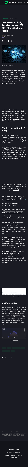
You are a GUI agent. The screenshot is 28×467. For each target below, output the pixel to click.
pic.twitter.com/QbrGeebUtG (14, 213)
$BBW (9, 209)
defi (23, 348)
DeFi (7, 18)
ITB (18, 296)
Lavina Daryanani (9, 35)
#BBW (3, 213)
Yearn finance (6, 351)
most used (16, 190)
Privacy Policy (14, 457)
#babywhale (19, 211)
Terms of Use (19, 455)
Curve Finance (16, 348)
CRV (9, 348)
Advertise (13, 455)
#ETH (8, 200)
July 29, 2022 (19, 218)
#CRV (6, 211)
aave (4, 348)
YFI (12, 351)
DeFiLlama (15, 340)
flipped (7, 149)
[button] (2, 2)
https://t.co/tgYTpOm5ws (9, 205)
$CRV (8, 196)
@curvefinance (15, 196)
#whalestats (11, 211)
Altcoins (4, 18)
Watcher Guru (14, 450)
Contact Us (6, 455)
